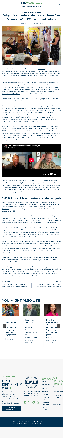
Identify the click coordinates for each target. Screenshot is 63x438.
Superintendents (35, 12)
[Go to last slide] (4, 326)
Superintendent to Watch (11, 94)
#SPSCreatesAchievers (15, 187)
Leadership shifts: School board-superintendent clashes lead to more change (48, 285)
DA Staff (8, 338)
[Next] (58, 326)
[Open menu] (59, 4)
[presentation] (10, 310)
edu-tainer (41, 69)
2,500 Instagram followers (11, 131)
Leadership (25, 12)
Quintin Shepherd (32, 340)
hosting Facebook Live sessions (13, 112)
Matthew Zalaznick (26, 23)
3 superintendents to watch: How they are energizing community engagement (10, 327)
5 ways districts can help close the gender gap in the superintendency (14, 284)
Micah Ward (51, 340)
